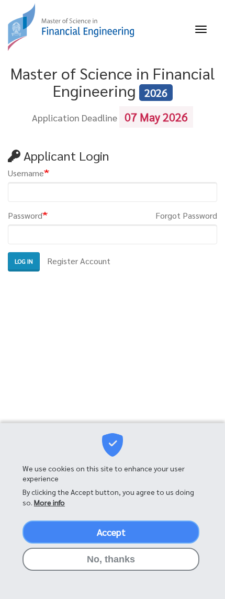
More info (49, 502)
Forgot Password (186, 215)
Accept (111, 532)
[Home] (70, 26)
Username (26, 172)
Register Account (78, 260)
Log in (24, 261)
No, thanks (111, 559)
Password (25, 215)
